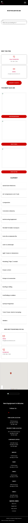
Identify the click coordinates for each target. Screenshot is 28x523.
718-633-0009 (14, 435)
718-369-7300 (14, 424)
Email (14, 72)
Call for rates (14, 59)
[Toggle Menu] (25, 2)
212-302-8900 (14, 446)
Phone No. (6, 352)
